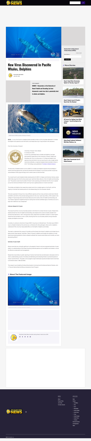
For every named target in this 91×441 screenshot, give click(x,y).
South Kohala (76, 416)
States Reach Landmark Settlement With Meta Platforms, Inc (72, 141)
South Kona (76, 418)
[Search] (83, 2)
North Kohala (76, 410)
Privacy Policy (60, 401)
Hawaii (74, 401)
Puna (75, 414)
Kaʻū (75, 406)
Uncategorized (75, 423)
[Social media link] (19, 336)
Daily (74, 399)
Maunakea (76, 408)
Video (74, 425)
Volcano (75, 419)
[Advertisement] (45, 16)
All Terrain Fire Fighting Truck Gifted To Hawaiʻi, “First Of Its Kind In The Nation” (73, 121)
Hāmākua (76, 402)
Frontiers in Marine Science (48, 164)
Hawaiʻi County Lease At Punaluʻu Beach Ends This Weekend (72, 101)
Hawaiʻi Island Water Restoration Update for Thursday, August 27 (72, 82)
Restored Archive (76, 421)
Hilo (75, 404)
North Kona (76, 412)
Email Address (67, 54)
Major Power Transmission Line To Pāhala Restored (72, 160)
